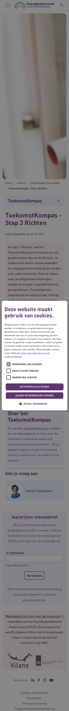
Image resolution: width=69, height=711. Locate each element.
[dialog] (34, 355)
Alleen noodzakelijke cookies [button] (34, 395)
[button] (34, 404)
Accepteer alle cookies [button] (34, 386)
